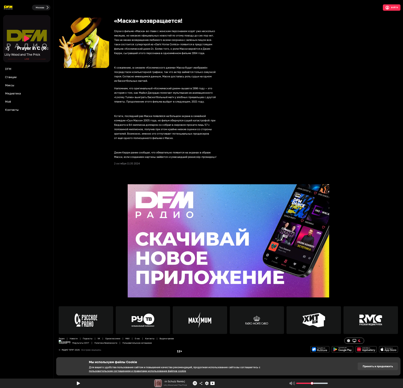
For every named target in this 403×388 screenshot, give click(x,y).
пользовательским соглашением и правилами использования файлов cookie (137, 371)
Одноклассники (112, 338)
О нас (137, 338)
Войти (394, 7)
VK (99, 338)
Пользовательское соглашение (137, 343)
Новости (74, 338)
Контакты (149, 338)
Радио (62, 338)
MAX (127, 338)
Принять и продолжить (378, 366)
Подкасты (87, 338)
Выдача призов (167, 338)
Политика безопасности (105, 343)
